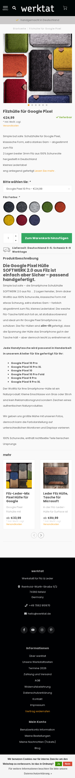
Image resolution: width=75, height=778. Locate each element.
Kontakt (37, 699)
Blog (37, 748)
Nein (67, 764)
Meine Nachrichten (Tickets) (37, 742)
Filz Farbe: (11, 197)
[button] (28, 105)
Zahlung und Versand (38, 674)
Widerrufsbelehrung (37, 687)
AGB (37, 680)
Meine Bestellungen (37, 736)
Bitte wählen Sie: (17, 182)
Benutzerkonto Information (37, 730)
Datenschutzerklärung (37, 693)
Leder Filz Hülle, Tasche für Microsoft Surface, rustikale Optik (55, 501)
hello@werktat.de (39, 614)
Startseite (19, 28)
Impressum (37, 705)
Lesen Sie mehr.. (45, 171)
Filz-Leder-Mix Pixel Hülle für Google (18, 497)
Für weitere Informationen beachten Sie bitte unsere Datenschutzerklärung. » (38, 771)
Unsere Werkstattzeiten (37, 662)
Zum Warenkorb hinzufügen (46, 238)
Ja (58, 764)
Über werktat (37, 656)
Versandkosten (11, 125)
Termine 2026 (37, 668)
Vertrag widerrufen (37, 711)
